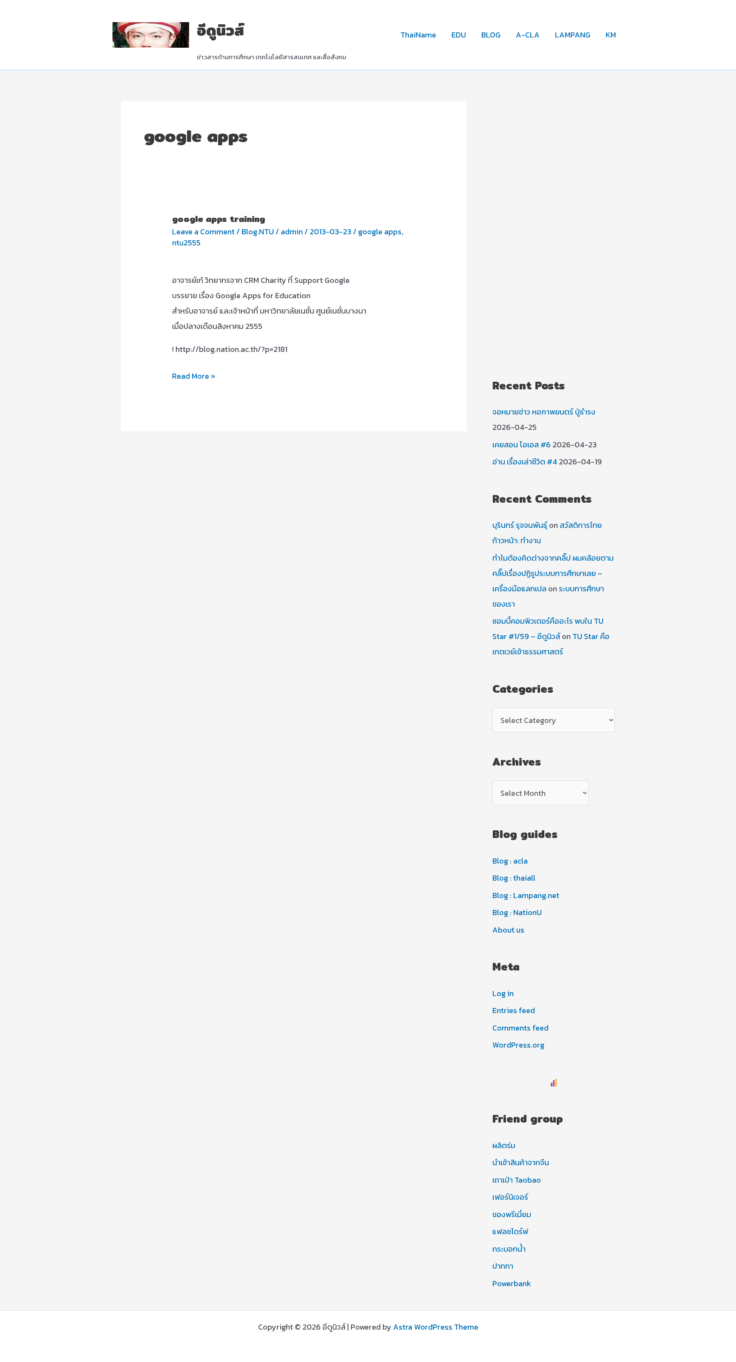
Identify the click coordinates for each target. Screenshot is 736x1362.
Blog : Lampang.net (525, 895)
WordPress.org (518, 1045)
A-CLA (528, 34)
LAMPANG (572, 34)
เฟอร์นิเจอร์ (510, 1197)
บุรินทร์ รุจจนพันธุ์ (519, 525)
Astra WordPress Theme (435, 1327)
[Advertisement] (553, 229)
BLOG (490, 34)
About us (508, 930)
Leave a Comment (203, 231)
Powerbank (511, 1283)
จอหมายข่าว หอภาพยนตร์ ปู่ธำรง (543, 412)
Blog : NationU (517, 912)
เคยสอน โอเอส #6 (521, 444)
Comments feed (520, 1028)
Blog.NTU (258, 231)
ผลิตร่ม (503, 1145)
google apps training (218, 218)
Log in (503, 993)
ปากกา (502, 1266)
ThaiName (418, 34)
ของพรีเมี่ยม (511, 1214)
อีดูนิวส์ (220, 30)
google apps (380, 231)
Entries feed (513, 1010)
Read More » (194, 377)
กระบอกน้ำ (509, 1249)
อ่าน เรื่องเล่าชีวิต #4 (524, 461)
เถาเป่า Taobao (516, 1180)
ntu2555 (186, 242)
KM (611, 34)
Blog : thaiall (513, 878)
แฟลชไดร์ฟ (510, 1231)
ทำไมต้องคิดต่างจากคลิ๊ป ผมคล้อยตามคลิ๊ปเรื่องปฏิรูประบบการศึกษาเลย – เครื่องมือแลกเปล (553, 573)
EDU (458, 34)
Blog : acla (510, 861)
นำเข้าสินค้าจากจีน (520, 1162)
